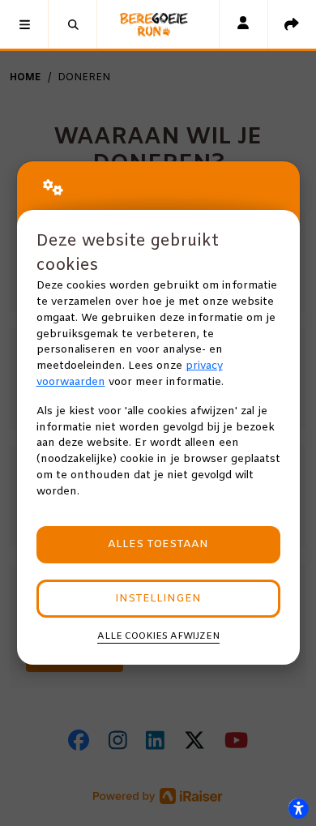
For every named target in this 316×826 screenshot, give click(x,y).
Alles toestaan (158, 544)
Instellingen (158, 599)
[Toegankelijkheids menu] (298, 808)
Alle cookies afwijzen (158, 636)
